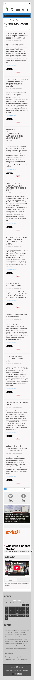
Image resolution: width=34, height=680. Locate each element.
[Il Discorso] (17, 9)
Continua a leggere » (11, 65)
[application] (17, 568)
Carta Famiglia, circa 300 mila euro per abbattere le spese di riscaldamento (17, 36)
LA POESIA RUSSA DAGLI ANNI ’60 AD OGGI (14, 358)
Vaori (20, 667)
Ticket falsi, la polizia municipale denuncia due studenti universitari (16, 448)
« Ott (6, 621)
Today (11, 580)
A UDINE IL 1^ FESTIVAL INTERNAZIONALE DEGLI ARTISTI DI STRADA (16, 240)
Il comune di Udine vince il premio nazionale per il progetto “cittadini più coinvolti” (17, 82)
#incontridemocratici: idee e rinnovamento (16, 316)
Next (28, 514)
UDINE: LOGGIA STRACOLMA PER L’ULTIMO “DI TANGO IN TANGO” (16, 187)
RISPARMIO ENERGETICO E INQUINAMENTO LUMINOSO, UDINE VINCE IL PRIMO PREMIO (14, 134)
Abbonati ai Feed (29, 29)
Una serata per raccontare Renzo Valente (17, 403)
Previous (5, 514)
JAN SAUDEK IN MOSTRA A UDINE (14, 285)
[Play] (6, 573)
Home (5, 20)
